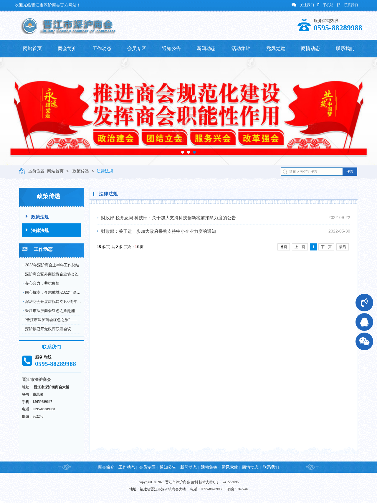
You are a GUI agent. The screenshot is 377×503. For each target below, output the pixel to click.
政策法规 (40, 216)
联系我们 (351, 5)
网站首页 (32, 48)
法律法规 (105, 171)
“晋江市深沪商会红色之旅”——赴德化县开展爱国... (68, 320)
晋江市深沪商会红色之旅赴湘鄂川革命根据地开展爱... (71, 310)
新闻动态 (206, 48)
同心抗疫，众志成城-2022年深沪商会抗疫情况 (64, 292)
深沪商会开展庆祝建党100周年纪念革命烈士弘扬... (68, 301)
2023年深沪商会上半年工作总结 (52, 265)
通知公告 (171, 48)
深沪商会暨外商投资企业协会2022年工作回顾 (63, 274)
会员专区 (136, 48)
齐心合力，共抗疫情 (42, 283)
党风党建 (275, 48)
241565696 (231, 482)
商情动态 (310, 48)
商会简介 (67, 48)
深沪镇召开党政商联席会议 (48, 329)
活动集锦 (241, 48)
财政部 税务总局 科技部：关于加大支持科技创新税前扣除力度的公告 (168, 217)
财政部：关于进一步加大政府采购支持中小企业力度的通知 (158, 231)
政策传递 (80, 171)
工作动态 (101, 48)
